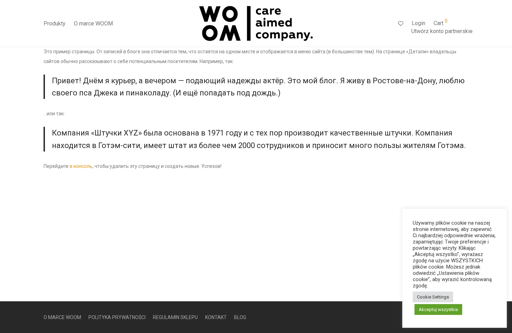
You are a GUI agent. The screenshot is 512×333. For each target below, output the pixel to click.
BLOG (240, 317)
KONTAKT (216, 317)
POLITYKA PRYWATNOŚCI (117, 317)
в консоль (81, 166)
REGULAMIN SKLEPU (175, 317)
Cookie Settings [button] (433, 297)
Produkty (54, 23)
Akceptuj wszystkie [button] (438, 309)
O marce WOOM (93, 23)
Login (418, 23)
